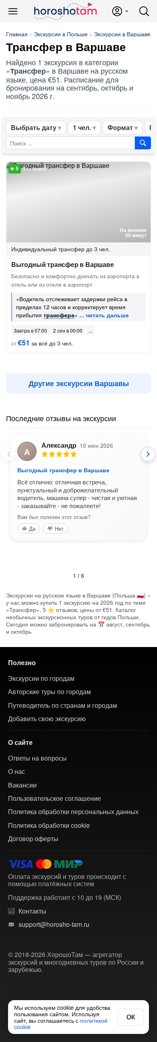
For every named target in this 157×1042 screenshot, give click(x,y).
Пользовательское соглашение (54, 798)
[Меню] (13, 11)
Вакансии (22, 785)
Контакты (32, 911)
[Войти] (119, 11)
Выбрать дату (33, 127)
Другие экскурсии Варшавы (79, 383)
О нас (16, 771)
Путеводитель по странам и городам (62, 705)
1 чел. (82, 127)
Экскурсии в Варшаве (122, 34)
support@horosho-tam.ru (54, 924)
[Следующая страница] (148, 454)
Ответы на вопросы (37, 758)
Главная (17, 34)
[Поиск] (144, 11)
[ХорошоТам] (65, 11)
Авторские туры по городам (49, 691)
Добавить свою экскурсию (47, 718)
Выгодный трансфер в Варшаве (62, 264)
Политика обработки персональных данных (73, 811)
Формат (120, 127)
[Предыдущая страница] (9, 454)
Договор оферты (33, 838)
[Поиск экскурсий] (143, 142)
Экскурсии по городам (41, 678)
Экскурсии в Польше (61, 34)
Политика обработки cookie (49, 825)
